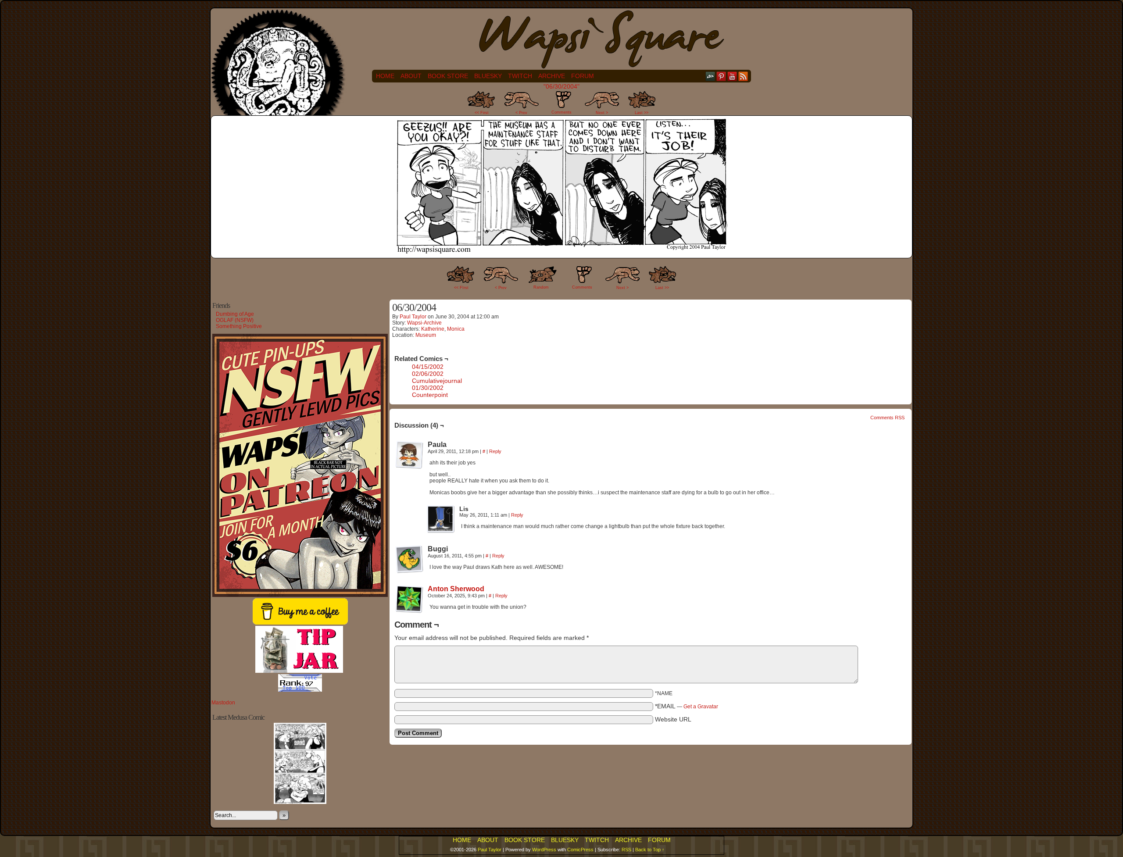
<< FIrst (461, 288)
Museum (425, 335)
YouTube (732, 76)
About (411, 75)
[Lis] (441, 519)
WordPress (544, 849)
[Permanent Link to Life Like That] (300, 802)
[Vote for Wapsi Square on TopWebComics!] (300, 690)
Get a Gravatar (700, 706)
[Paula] (409, 455)
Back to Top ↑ (650, 849)
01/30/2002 (427, 387)
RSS (743, 76)
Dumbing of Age (235, 314)
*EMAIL (686, 706)
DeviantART (710, 76)
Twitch (520, 75)
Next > (602, 113)
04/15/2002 (427, 366)
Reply (495, 451)
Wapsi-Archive (424, 323)
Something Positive (239, 326)
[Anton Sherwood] (409, 610)
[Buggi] (409, 559)
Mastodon (223, 703)
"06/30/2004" (561, 86)
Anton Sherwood (456, 589)
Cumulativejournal (437, 380)
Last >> (641, 113)
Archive (551, 75)
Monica (456, 329)
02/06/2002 (427, 373)
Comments (561, 105)
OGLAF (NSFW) (235, 320)
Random (541, 287)
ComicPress (580, 849)
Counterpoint (430, 394)
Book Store (448, 75)
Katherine (432, 329)
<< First (482, 113)
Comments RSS (887, 417)
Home (385, 75)
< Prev (521, 113)
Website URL (673, 719)
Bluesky (488, 75)
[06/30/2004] (561, 252)
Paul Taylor (413, 317)
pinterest (721, 76)
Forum (582, 75)
